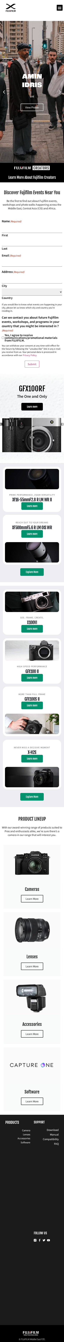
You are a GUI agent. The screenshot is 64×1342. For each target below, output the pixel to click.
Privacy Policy (29, 355)
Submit (32, 364)
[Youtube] (48, 1240)
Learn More (32, 898)
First (5, 234)
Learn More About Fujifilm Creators (32, 177)
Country (7, 297)
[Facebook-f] (39, 1240)
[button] (60, 8)
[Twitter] (44, 1240)
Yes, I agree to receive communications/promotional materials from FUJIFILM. (31, 338)
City (4, 285)
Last (4, 248)
